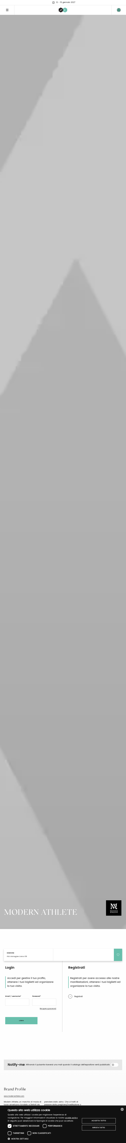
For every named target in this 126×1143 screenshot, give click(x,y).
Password (36, 996)
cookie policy (71, 1117)
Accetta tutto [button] (99, 1120)
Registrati (78, 996)
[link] (119, 10)
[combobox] (122, 1109)
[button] (43, 1139)
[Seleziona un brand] (62, 10)
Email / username (12, 996)
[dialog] (63, 1124)
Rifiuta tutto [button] (99, 1127)
